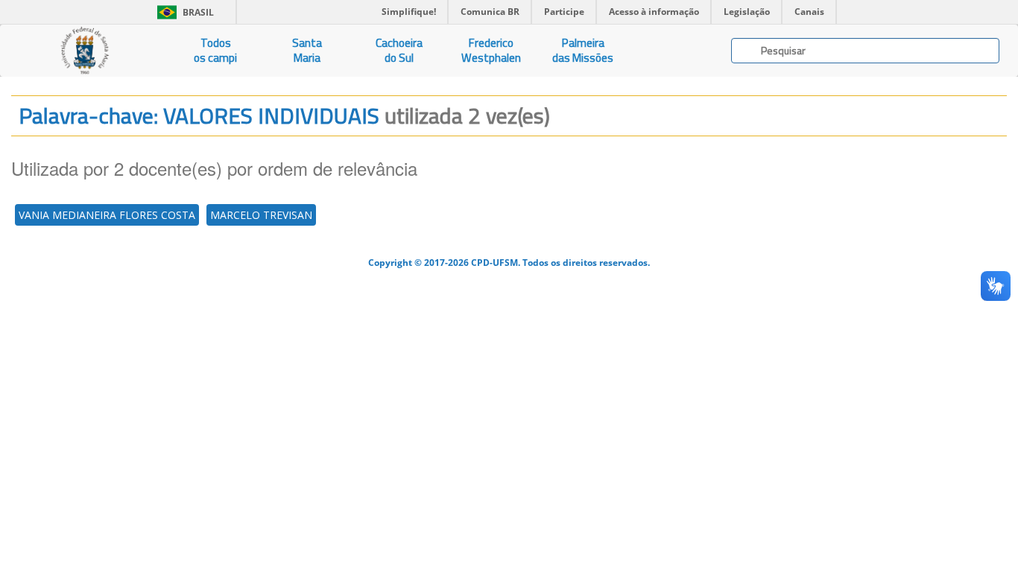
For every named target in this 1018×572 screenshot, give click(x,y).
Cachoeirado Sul (399, 50)
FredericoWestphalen (491, 50)
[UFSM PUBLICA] (85, 51)
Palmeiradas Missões (582, 50)
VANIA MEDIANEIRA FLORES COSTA (107, 215)
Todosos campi (215, 50)
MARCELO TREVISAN (261, 215)
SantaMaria (307, 50)
